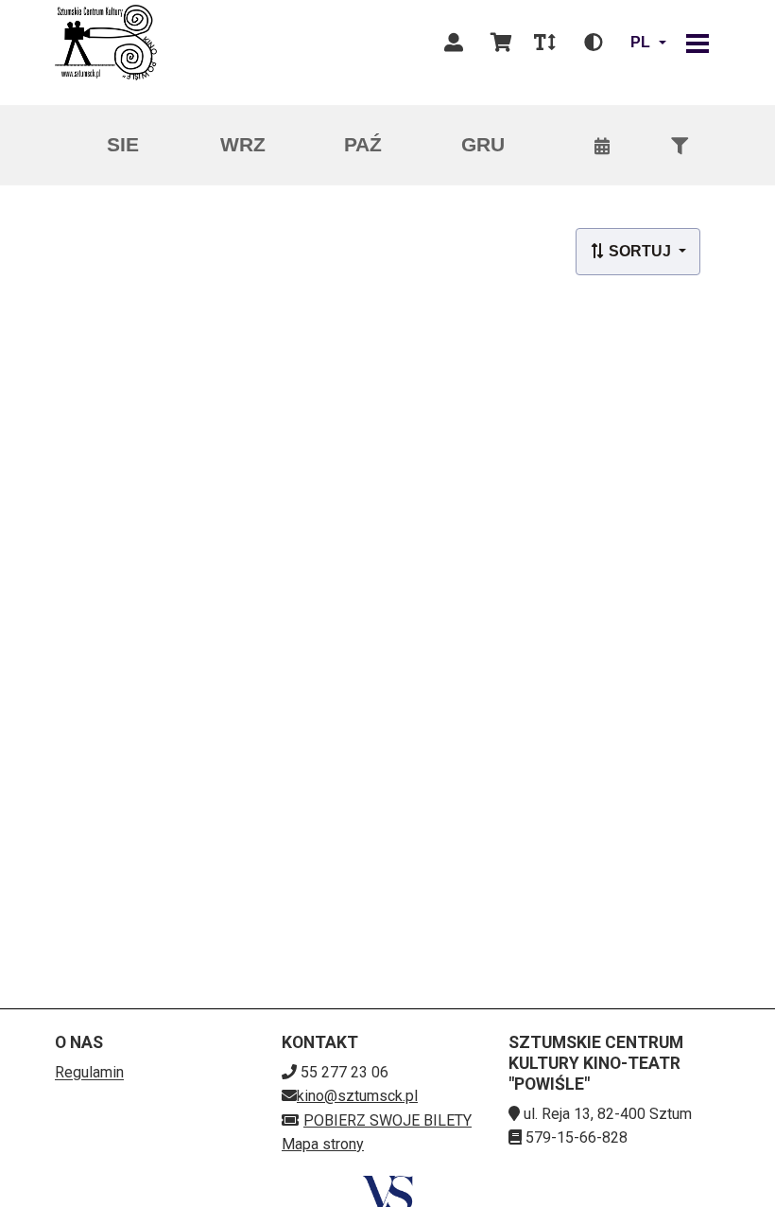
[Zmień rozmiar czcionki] (544, 42)
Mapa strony (323, 1144)
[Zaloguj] (453, 42)
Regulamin (89, 1072)
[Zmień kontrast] (593, 42)
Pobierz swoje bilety (387, 1120)
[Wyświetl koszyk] (501, 42)
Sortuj (640, 251)
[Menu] (697, 42)
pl (640, 42)
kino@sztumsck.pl (357, 1096)
